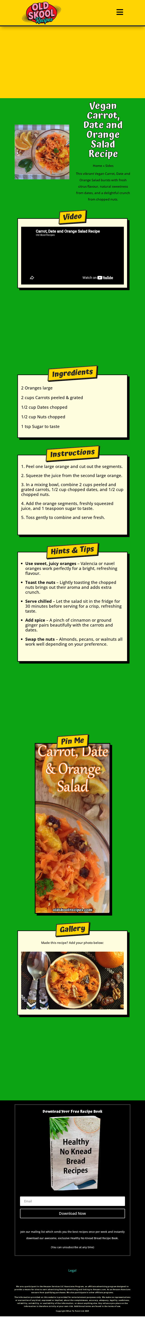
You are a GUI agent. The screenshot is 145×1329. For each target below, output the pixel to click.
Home (97, 165)
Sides (109, 165)
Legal (72, 1270)
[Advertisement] (72, 62)
